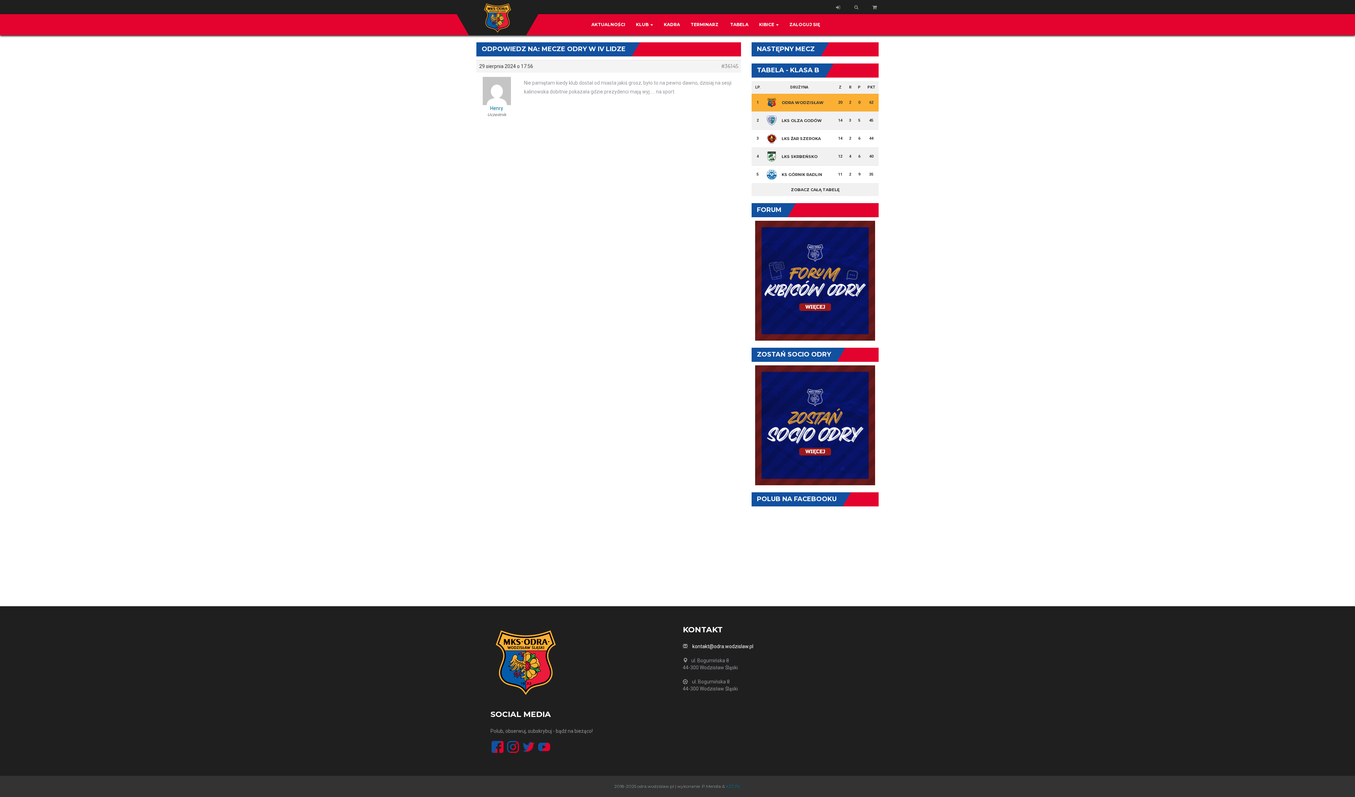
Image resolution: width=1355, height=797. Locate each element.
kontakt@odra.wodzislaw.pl (722, 646)
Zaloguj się (804, 24)
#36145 (729, 66)
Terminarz (704, 24)
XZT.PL (733, 786)
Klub (643, 24)
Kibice (767, 24)
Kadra (672, 24)
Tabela (738, 24)
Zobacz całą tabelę (815, 189)
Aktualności (608, 24)
